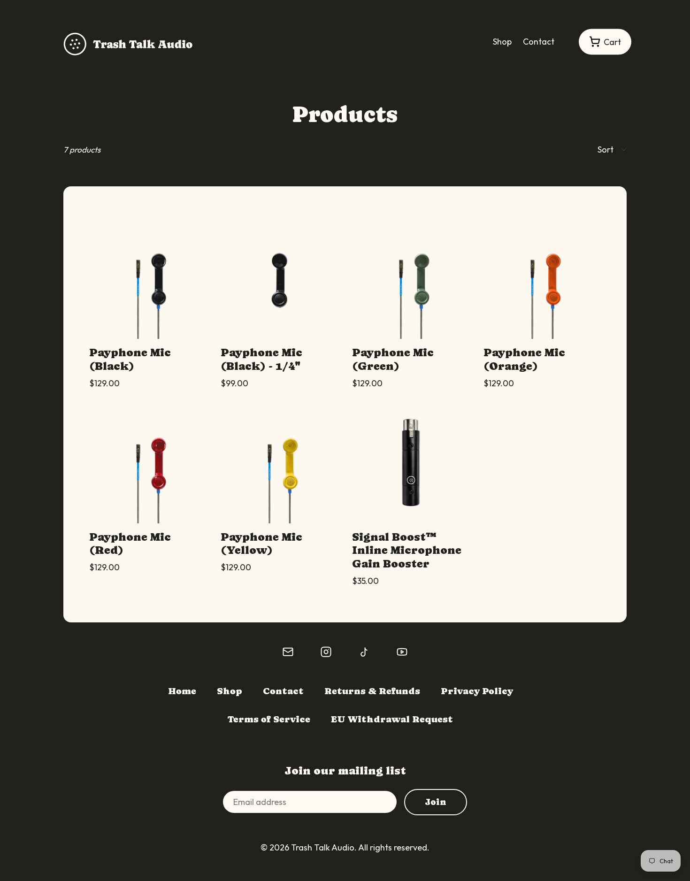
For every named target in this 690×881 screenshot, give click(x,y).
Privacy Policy (477, 691)
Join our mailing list (345, 770)
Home (182, 691)
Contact (538, 41)
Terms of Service (269, 719)
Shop (502, 41)
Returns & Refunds (372, 691)
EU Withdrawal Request (392, 719)
